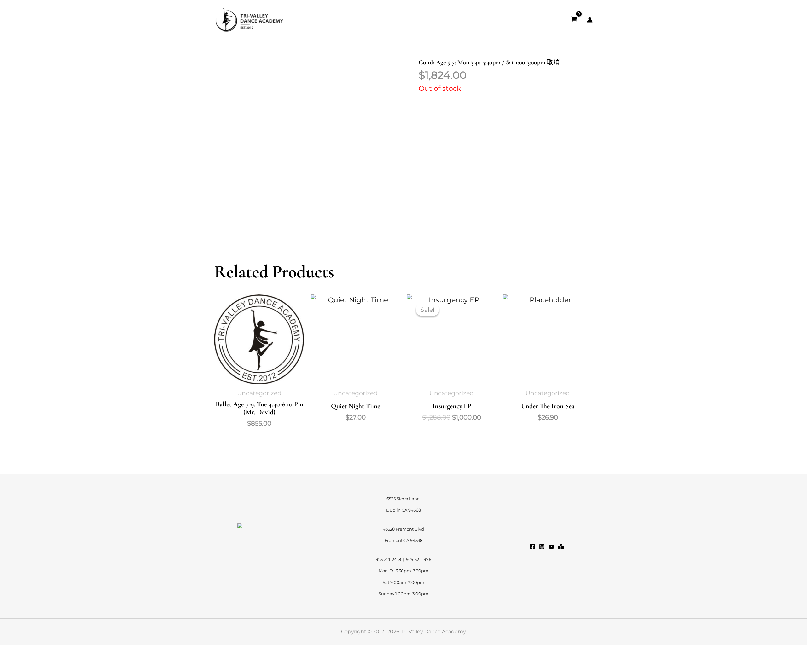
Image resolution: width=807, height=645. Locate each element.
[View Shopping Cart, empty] (574, 20)
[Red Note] (561, 546)
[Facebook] (532, 546)
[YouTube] (551, 546)
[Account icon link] (590, 20)
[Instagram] (542, 546)
